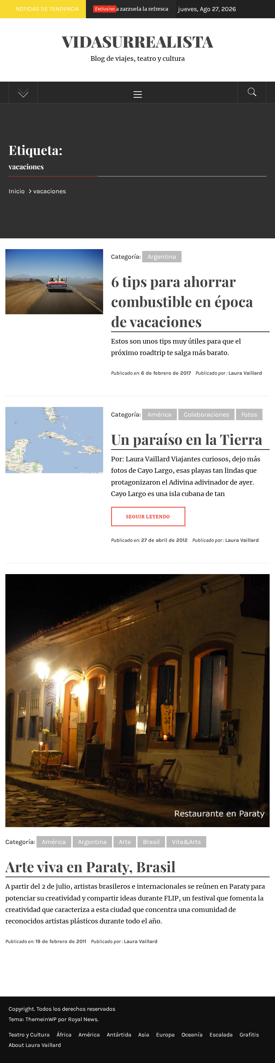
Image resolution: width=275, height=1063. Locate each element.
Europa (165, 1034)
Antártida (119, 1034)
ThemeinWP (41, 1019)
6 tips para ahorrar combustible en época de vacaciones (182, 301)
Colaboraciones (206, 414)
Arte (125, 842)
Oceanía (192, 1034)
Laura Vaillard (245, 373)
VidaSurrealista (137, 41)
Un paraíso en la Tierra (186, 438)
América (160, 414)
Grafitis (249, 1034)
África (64, 1034)
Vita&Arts (186, 842)
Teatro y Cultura (29, 1034)
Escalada (221, 1034)
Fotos (249, 414)
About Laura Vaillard (35, 1045)
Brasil (151, 842)
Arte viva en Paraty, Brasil (90, 866)
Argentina (162, 257)
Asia (143, 1034)
